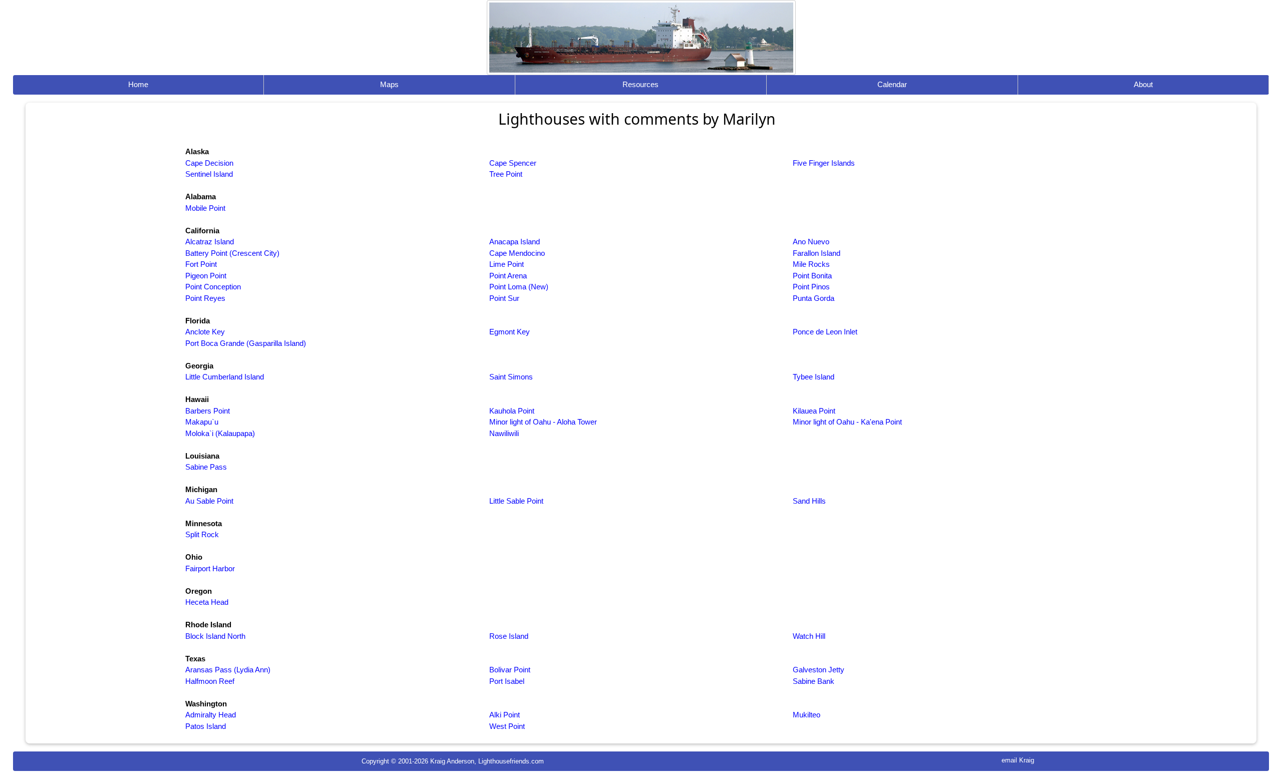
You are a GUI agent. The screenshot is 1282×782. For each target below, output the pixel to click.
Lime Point (506, 264)
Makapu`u (201, 422)
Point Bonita (812, 275)
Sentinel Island (209, 174)
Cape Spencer (512, 163)
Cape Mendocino (517, 253)
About (1143, 84)
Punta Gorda (813, 298)
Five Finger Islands (824, 163)
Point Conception (213, 286)
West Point (507, 726)
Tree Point (505, 174)
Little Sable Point (516, 501)
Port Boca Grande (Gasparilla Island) (245, 343)
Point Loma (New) (518, 286)
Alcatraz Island (209, 241)
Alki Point (504, 714)
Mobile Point (205, 208)
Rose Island (508, 636)
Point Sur (504, 298)
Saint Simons (511, 376)
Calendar (892, 84)
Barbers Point (207, 411)
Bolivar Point (509, 669)
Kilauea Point (814, 411)
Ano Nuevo (811, 241)
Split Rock (202, 534)
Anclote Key (205, 331)
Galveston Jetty (818, 669)
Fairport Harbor (210, 568)
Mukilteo (806, 714)
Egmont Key (509, 331)
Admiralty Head (210, 714)
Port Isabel (506, 681)
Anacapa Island (514, 241)
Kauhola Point (511, 411)
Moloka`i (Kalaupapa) (220, 433)
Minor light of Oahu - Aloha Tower (543, 422)
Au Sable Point (209, 501)
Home (138, 84)
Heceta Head (206, 602)
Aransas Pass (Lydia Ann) (227, 669)
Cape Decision (209, 163)
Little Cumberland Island (224, 376)
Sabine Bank (813, 681)
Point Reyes (205, 298)
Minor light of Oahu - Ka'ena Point (847, 422)
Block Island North (215, 636)
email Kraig (1018, 760)
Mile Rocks (811, 264)
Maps (389, 84)
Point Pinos (811, 286)
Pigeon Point (205, 275)
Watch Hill (809, 636)
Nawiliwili (504, 433)
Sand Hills (809, 501)
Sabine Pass (206, 467)
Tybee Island (813, 376)
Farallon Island (816, 253)
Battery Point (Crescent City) (232, 253)
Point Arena (508, 275)
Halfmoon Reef (209, 681)
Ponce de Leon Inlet (825, 331)
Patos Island (205, 726)
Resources (640, 84)
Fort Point (201, 264)
